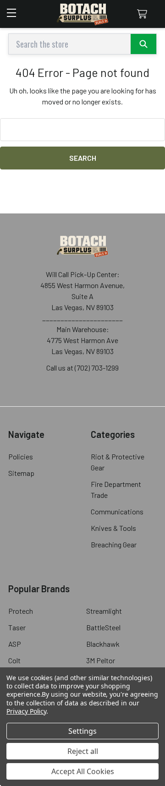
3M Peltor (100, 660)
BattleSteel (103, 627)
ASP (14, 643)
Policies (20, 456)
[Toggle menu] (12, 9)
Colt (14, 660)
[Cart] (144, 14)
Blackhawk (103, 643)
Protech (20, 610)
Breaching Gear (114, 544)
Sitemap (21, 473)
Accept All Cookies (82, 771)
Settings (82, 731)
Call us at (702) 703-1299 (82, 367)
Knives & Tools (113, 528)
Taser (17, 627)
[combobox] (82, 44)
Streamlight (104, 610)
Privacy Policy (26, 711)
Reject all (82, 751)
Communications (117, 511)
